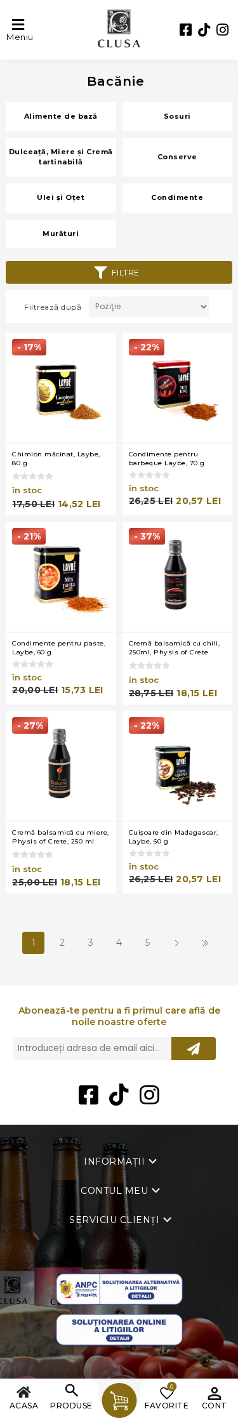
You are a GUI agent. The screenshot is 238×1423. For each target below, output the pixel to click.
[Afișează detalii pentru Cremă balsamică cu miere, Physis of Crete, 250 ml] (60, 765)
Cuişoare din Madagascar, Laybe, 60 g (173, 836)
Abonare (193, 1048)
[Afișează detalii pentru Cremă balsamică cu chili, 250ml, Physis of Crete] (177, 576)
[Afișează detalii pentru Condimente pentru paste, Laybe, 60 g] (60, 576)
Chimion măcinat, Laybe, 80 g (56, 458)
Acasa (24, 1405)
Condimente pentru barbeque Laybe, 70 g (167, 458)
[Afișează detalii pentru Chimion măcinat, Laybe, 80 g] (60, 387)
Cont (214, 1405)
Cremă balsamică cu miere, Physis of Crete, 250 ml (60, 836)
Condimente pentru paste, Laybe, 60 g (58, 647)
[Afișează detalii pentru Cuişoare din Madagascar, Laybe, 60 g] (177, 765)
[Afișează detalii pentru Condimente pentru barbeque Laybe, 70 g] (177, 387)
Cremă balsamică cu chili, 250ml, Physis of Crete (174, 647)
